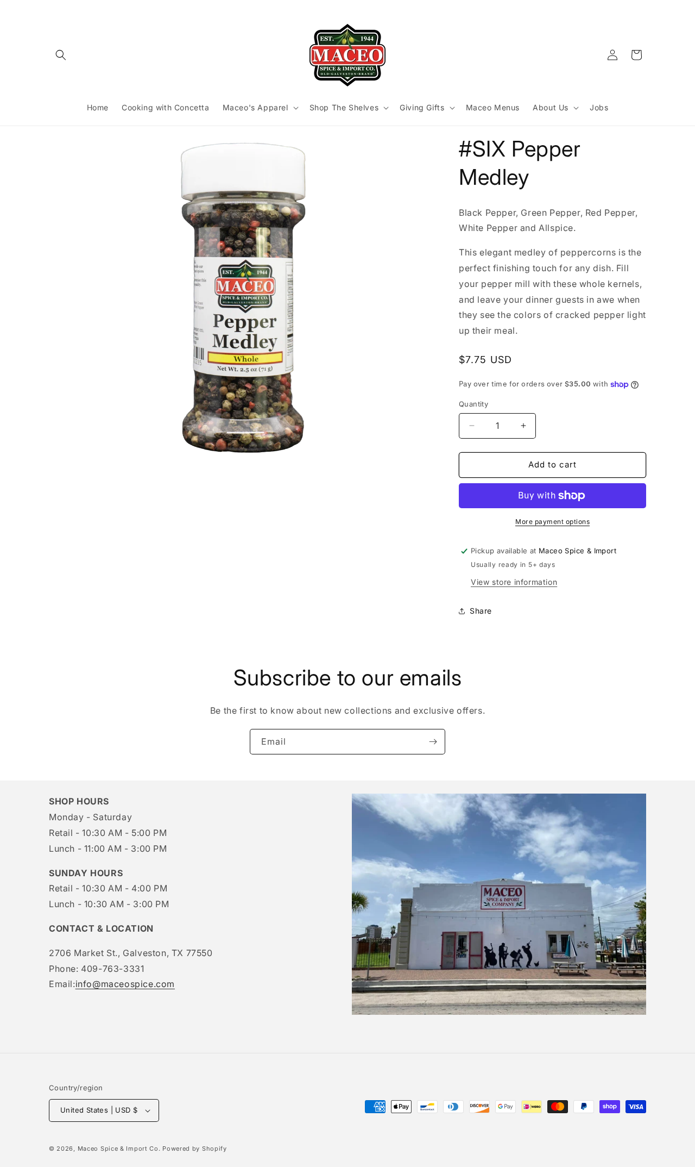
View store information (514, 581)
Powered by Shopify (194, 1148)
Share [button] (481, 610)
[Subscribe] (433, 741)
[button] (61, 55)
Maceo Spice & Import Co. (119, 1148)
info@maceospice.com (125, 983)
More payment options (552, 521)
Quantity (473, 404)
